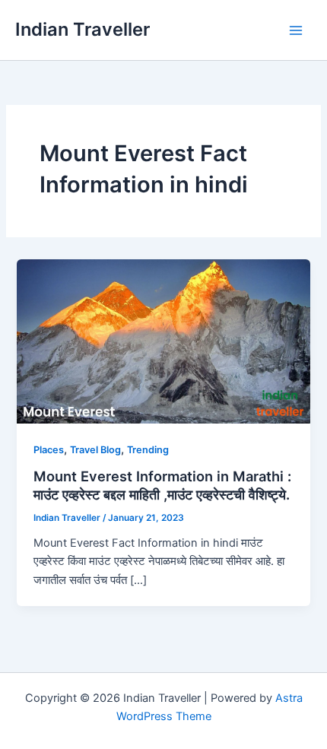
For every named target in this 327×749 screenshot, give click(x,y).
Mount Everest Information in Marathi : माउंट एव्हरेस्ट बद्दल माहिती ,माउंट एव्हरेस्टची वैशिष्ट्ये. (162, 485)
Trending (148, 449)
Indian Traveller (82, 29)
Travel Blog (95, 449)
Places (48, 449)
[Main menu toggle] (296, 30)
